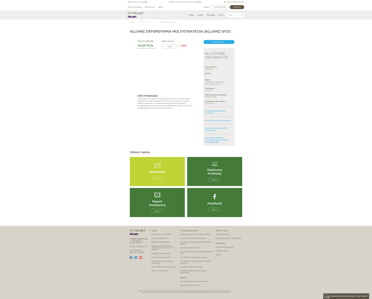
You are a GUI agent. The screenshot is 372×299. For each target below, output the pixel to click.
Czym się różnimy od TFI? (161, 257)
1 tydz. (169, 46)
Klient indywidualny (135, 7)
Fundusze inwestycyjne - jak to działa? (195, 234)
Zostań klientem (220, 7)
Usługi (191, 15)
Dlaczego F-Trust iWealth (161, 234)
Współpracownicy (222, 234)
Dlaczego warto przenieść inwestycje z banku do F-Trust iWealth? (163, 248)
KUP (218, 42)
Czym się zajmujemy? (160, 238)
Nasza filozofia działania (161, 242)
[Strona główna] (136, 15)
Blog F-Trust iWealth (160, 271)
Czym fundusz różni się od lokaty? (193, 238)
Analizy (200, 15)
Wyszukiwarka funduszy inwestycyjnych (152, 22)
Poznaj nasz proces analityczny (163, 267)
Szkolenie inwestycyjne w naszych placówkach (193, 272)
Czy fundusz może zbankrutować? (193, 257)
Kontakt (206, 7)
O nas (220, 15)
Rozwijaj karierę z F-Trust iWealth (229, 238)
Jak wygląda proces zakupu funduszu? (162, 262)
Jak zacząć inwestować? (189, 248)
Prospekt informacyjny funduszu (215, 112)
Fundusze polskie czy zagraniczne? (194, 281)
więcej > (157, 178)
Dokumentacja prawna (225, 247)
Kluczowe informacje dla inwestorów (216, 129)
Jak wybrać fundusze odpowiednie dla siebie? (195, 243)
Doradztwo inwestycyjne (161, 253)
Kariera (160, 7)
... (137, 22)
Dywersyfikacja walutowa (190, 285)
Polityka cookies (222, 251)
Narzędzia (211, 15)
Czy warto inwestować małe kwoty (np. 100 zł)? (196, 252)
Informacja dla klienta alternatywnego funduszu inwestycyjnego (217, 140)
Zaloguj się (237, 7)
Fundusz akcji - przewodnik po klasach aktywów (195, 262)
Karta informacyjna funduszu (218, 121)
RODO (218, 255)
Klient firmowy (150, 7)
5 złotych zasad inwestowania (191, 267)
